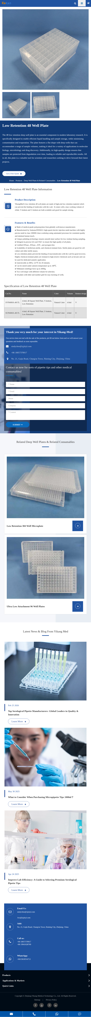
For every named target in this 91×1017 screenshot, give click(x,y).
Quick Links (8, 986)
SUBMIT (17, 425)
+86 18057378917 (24, 942)
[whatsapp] (57, 1014)
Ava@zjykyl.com (23, 918)
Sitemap (37, 1000)
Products (19, 181)
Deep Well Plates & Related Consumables (39, 181)
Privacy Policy (51, 1000)
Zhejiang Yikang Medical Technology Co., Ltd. (42, 996)
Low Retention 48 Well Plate (68, 181)
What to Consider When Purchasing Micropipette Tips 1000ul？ (41, 797)
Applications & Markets (13, 980)
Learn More (17, 721)
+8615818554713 (24, 959)
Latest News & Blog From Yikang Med (45, 631)
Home (11, 181)
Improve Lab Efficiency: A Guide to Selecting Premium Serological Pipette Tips (42, 881)
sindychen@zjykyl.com (26, 912)
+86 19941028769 (24, 944)
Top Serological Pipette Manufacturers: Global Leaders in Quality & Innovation (43, 713)
